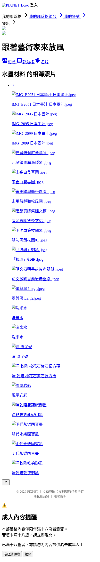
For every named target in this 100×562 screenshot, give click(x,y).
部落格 (28, 62)
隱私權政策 (41, 496)
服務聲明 (60, 496)
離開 (28, 554)
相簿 (12, 62)
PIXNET (32, 491)
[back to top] (6, 482)
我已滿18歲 (12, 554)
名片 (45, 62)
